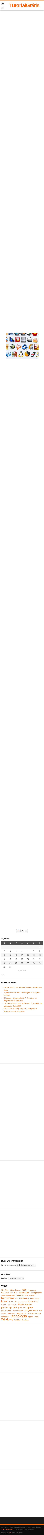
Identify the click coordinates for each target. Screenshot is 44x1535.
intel (31, 1299)
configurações (36, 1293)
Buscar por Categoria (8, 1265)
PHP (15, 1308)
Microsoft (33, 1301)
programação (31, 1310)
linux (4, 1301)
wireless (26, 1320)
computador (24, 1293)
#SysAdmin (5, 1293)
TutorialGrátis (24, 5)
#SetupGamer (32, 1290)
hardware (7, 1298)
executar (31, 1295)
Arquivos (4, 1278)
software (5, 1316)
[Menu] (2, 3)
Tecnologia (18, 1316)
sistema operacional (34, 1313)
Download (20, 1295)
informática (24, 1298)
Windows (7, 1319)
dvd (26, 1295)
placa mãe (22, 1308)
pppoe (30, 1307)
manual (24, 1302)
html (16, 1298)
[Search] (2, 7)
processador (6, 1310)
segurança (21, 1313)
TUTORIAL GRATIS (7, 1529)
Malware (17, 1302)
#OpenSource (15, 1290)
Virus (36, 1317)
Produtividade (18, 1310)
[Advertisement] (22, 1039)
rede (40, 1310)
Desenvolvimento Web (8, 1295)
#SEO (24, 1290)
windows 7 (18, 1320)
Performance (25, 1304)
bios (15, 1293)
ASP (11, 1293)
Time (10, 1532)
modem (3, 1305)
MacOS (11, 1302)
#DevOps (4, 1290)
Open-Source (12, 1305)
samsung (11, 1313)
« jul (2, 975)
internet (37, 1298)
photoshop (6, 1307)
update (30, 1317)
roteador (3, 1313)
